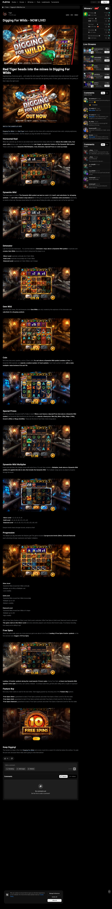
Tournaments (55, 2)
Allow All (54, 900)
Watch (107, 52)
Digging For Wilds (8, 131)
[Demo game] (109, 15)
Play (108, 49)
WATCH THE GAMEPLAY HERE (12, 126)
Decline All (54, 897)
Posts (38, 2)
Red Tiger (21, 131)
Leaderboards (46, 2)
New (103, 93)
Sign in (105, 2)
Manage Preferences (54, 893)
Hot (107, 93)
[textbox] (40, 765)
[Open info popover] (93, 8)
